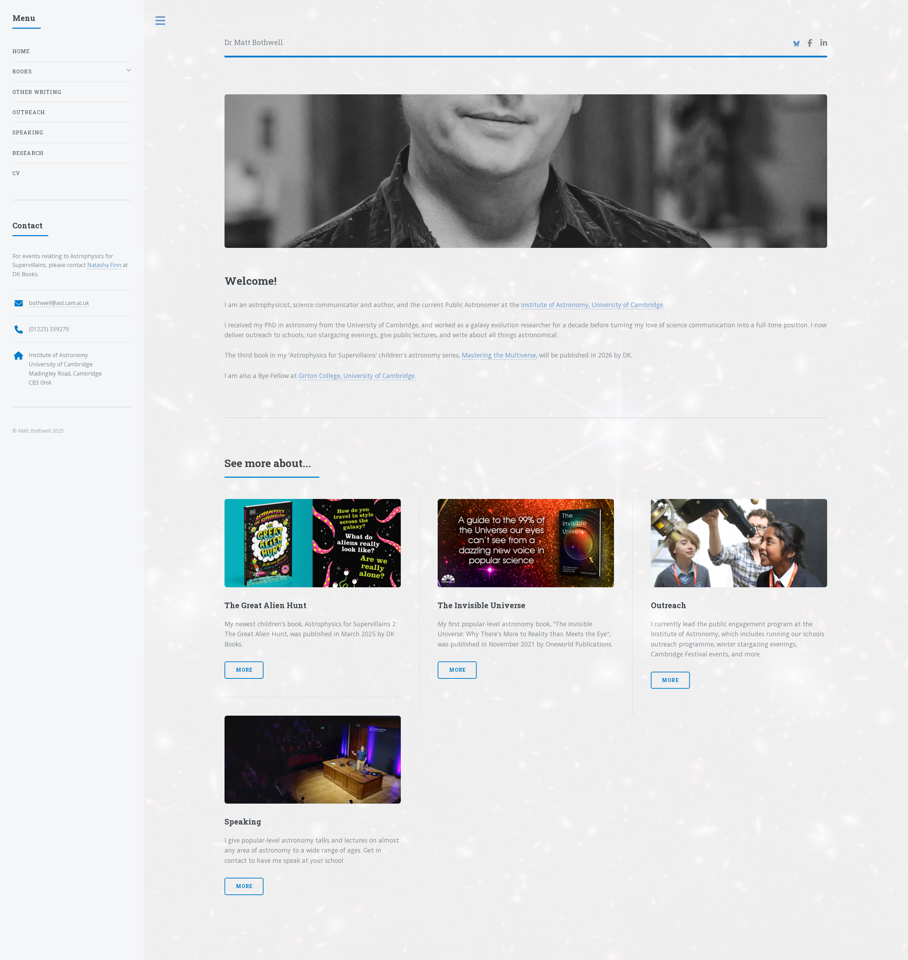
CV (16, 173)
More (244, 669)
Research (28, 153)
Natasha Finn (104, 265)
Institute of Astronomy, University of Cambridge (592, 304)
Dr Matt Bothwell (254, 42)
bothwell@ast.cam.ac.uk (59, 303)
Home (21, 51)
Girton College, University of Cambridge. (357, 375)
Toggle (160, 20)
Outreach (28, 112)
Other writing (36, 92)
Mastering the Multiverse (499, 355)
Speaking (27, 132)
